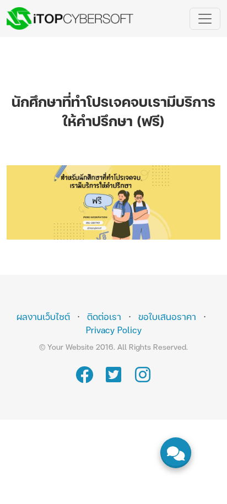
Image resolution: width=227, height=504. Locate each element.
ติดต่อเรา (104, 316)
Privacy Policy (114, 329)
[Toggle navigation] (205, 19)
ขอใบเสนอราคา (167, 316)
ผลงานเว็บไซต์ (43, 316)
